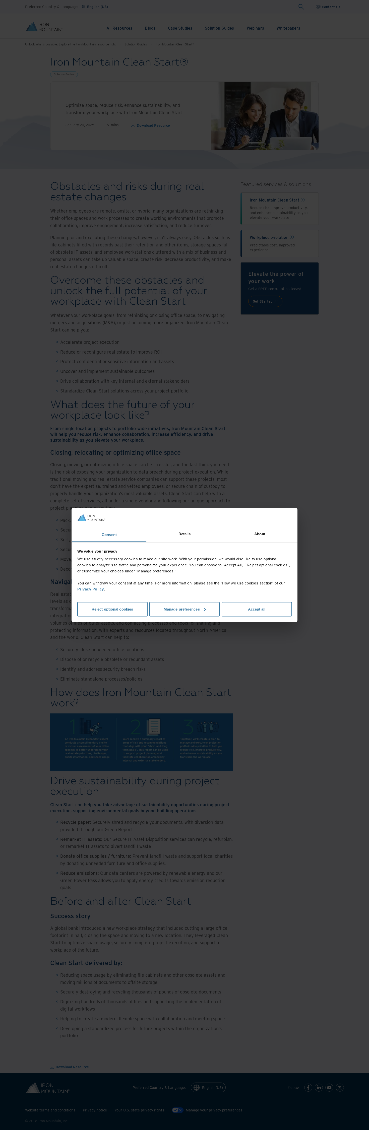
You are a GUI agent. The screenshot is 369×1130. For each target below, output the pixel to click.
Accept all (257, 609)
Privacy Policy (90, 589)
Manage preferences (182, 609)
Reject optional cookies (112, 609)
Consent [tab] (109, 535)
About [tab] (259, 534)
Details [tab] (184, 534)
